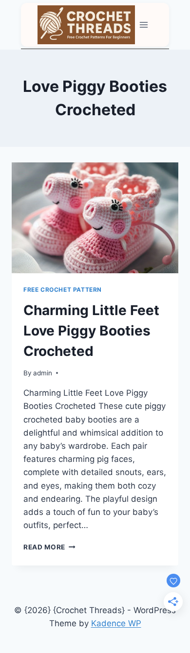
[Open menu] (144, 24)
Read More (49, 547)
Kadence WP (116, 623)
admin (42, 373)
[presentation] (95, 217)
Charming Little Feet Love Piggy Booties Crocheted (91, 330)
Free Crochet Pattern (62, 289)
